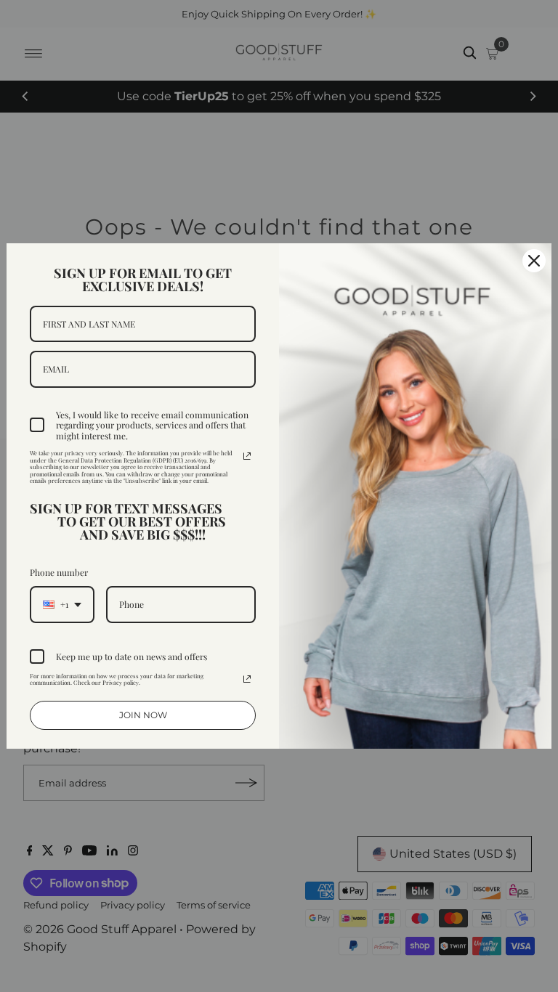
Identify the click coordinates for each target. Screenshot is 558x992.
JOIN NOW (143, 715)
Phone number (59, 572)
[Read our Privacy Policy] (247, 456)
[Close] (534, 260)
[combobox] (62, 604)
